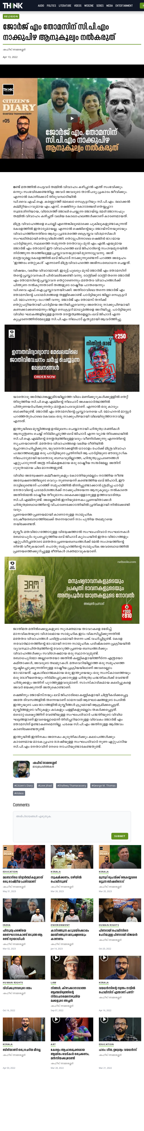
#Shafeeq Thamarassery (71, 785)
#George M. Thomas (104, 785)
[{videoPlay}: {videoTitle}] (72, 118)
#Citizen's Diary (23, 785)
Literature (65, 5)
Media (109, 5)
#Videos (19, 793)
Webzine (89, 5)
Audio (41, 5)
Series (100, 5)
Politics (51, 5)
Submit (119, 836)
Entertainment (124, 5)
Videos (77, 5)
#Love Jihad (45, 785)
